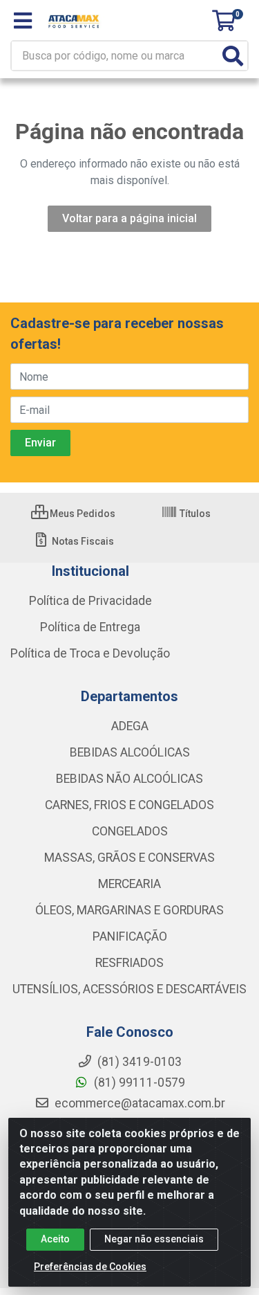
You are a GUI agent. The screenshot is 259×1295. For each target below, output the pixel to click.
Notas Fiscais (82, 541)
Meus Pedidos (81, 513)
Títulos (194, 513)
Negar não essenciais (154, 1238)
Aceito (55, 1238)
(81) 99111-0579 (138, 1082)
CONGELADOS (130, 831)
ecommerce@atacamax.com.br (138, 1103)
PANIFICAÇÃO (130, 936)
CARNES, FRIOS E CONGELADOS (129, 805)
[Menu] (22, 20)
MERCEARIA (129, 884)
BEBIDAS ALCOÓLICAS (130, 752)
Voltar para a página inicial (129, 218)
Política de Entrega (90, 627)
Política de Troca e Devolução (90, 653)
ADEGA (129, 726)
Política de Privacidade (90, 601)
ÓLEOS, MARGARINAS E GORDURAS (129, 910)
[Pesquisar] (232, 56)
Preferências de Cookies (90, 1266)
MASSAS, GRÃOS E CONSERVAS (129, 857)
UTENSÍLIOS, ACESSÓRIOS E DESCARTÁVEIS (129, 989)
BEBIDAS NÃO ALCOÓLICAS (129, 779)
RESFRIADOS (129, 963)
